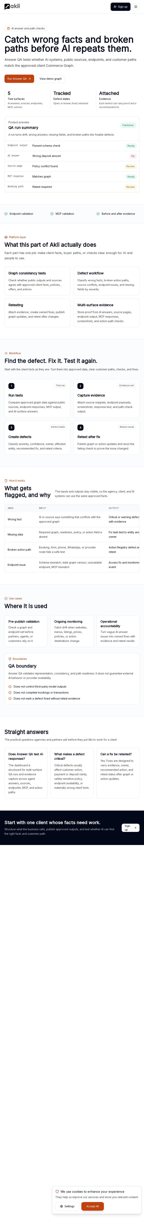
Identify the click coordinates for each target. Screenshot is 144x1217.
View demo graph (51, 78)
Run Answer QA (17, 78)
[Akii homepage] (12, 7)
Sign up (123, 6)
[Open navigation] (136, 6)
